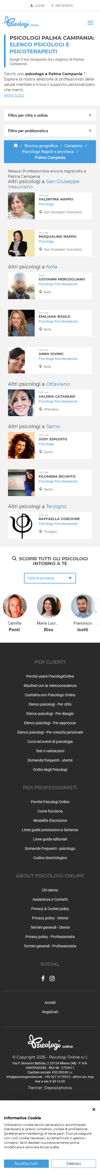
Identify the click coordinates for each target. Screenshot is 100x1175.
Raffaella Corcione (59, 517)
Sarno (53, 426)
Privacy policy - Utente (50, 918)
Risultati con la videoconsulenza (50, 685)
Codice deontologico (50, 858)
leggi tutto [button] (14, 95)
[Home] (15, 145)
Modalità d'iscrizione (50, 820)
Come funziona (50, 811)
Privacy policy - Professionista (50, 937)
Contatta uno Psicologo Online (50, 695)
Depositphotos (58, 1087)
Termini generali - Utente (50, 927)
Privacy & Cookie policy (50, 909)
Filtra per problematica (28, 130)
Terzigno (56, 506)
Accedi (50, 1002)
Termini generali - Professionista (50, 946)
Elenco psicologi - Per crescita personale (50, 732)
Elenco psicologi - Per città (50, 704)
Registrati (63, 5)
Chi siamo (50, 890)
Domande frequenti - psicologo (50, 848)
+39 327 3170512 (57, 1077)
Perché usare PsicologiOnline (50, 676)
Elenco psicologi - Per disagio (50, 713)
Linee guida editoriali (50, 839)
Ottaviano (58, 384)
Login (39, 5)
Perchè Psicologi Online (50, 802)
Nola (51, 267)
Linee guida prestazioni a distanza (50, 830)
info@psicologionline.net (24, 1077)
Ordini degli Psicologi (50, 769)
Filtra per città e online (28, 115)
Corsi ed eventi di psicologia (50, 741)
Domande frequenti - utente (50, 760)
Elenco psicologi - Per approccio (50, 723)
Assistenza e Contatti (50, 899)
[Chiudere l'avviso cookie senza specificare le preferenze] (94, 1109)
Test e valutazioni (50, 751)
